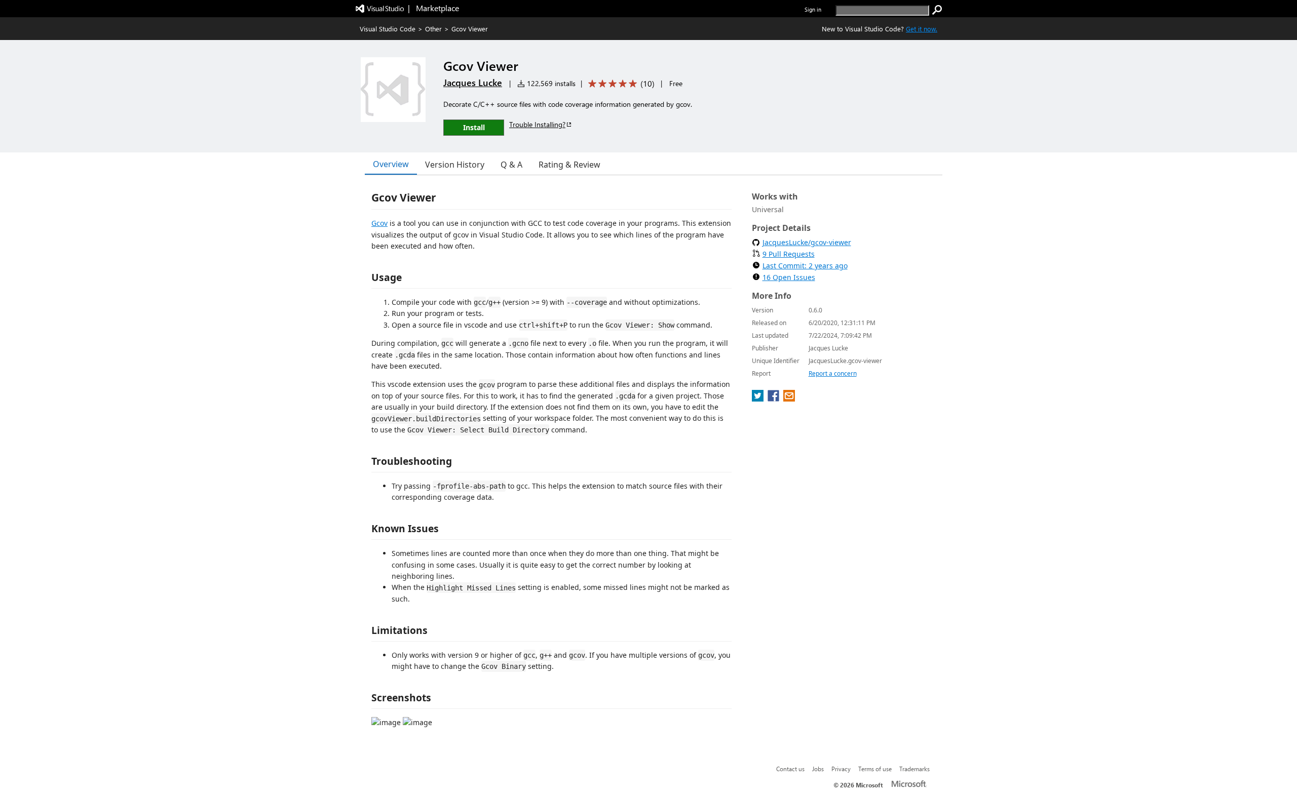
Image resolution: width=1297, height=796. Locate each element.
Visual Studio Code (387, 28)
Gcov (379, 223)
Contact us (790, 769)
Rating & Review (569, 164)
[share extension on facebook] (774, 398)
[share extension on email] (789, 398)
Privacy (841, 769)
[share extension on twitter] (759, 398)
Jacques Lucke (472, 82)
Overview (391, 164)
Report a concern (833, 373)
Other (433, 28)
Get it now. (921, 28)
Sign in (813, 9)
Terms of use (875, 769)
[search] (937, 10)
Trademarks (914, 769)
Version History (454, 164)
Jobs (818, 769)
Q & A (511, 164)
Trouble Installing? (537, 124)
